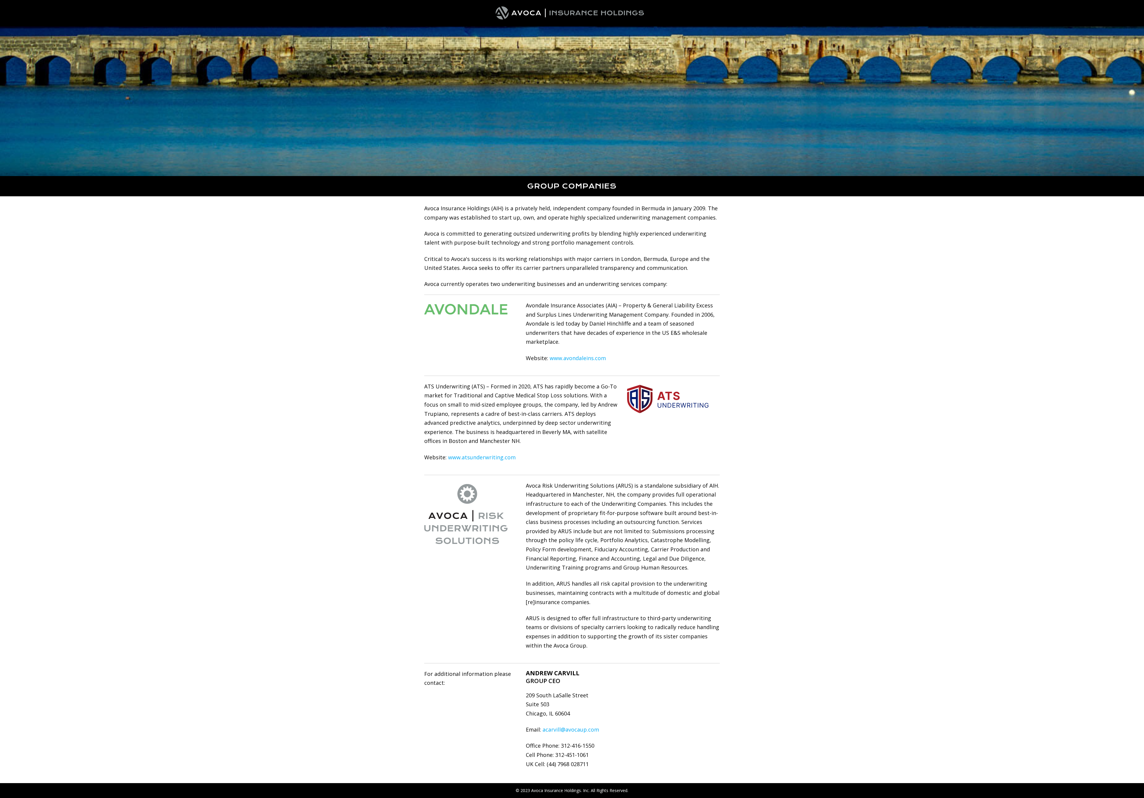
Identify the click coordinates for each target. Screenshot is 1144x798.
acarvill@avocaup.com (571, 729)
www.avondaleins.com (578, 358)
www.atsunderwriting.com (482, 457)
